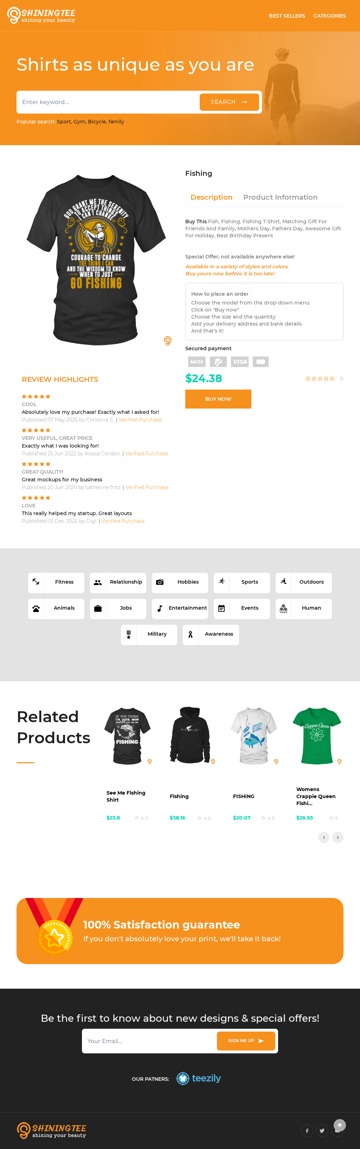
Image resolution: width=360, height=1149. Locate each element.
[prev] (323, 837)
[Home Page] (41, 15)
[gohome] (340, 1125)
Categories (330, 16)
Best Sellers (287, 16)
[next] (337, 837)
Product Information (280, 197)
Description (212, 197)
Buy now (218, 399)
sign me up (242, 1040)
